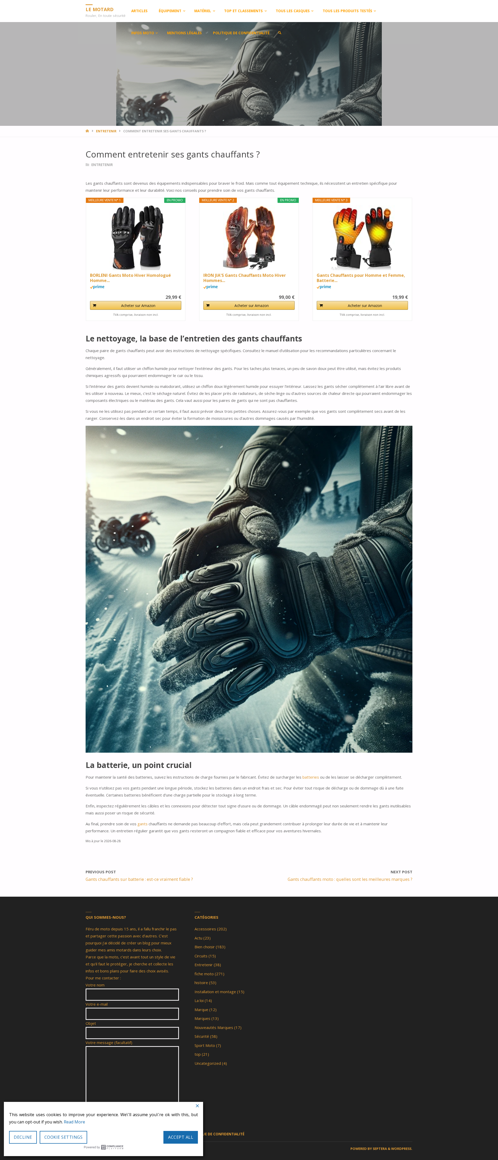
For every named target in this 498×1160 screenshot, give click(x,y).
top (198, 1054)
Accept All (180, 1137)
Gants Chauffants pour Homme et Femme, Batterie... (361, 278)
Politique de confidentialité (216, 1134)
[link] (279, 33)
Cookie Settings (63, 1137)
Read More (74, 1122)
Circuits (201, 955)
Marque (201, 1009)
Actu (198, 938)
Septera (379, 1148)
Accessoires (205, 928)
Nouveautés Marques (214, 1027)
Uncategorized (208, 1063)
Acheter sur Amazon (138, 305)
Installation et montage (215, 991)
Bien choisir (205, 946)
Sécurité (202, 1036)
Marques (202, 1018)
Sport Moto (205, 1045)
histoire (201, 982)
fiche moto (204, 973)
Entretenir (106, 131)
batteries (311, 777)
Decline (23, 1137)
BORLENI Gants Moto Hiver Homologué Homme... (130, 278)
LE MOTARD (100, 9)
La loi (199, 1000)
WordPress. (401, 1148)
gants (143, 823)
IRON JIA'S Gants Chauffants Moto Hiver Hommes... (244, 278)
